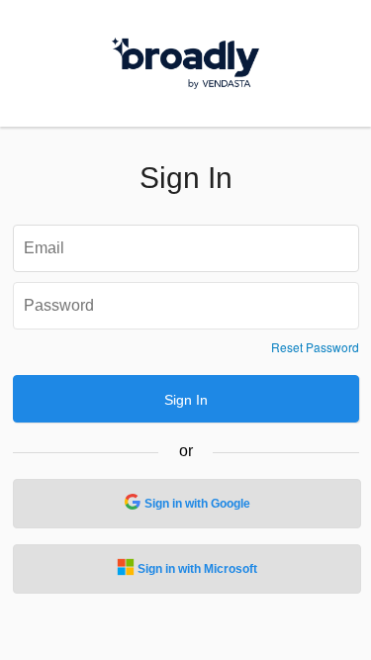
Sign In (186, 400)
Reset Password (315, 347)
